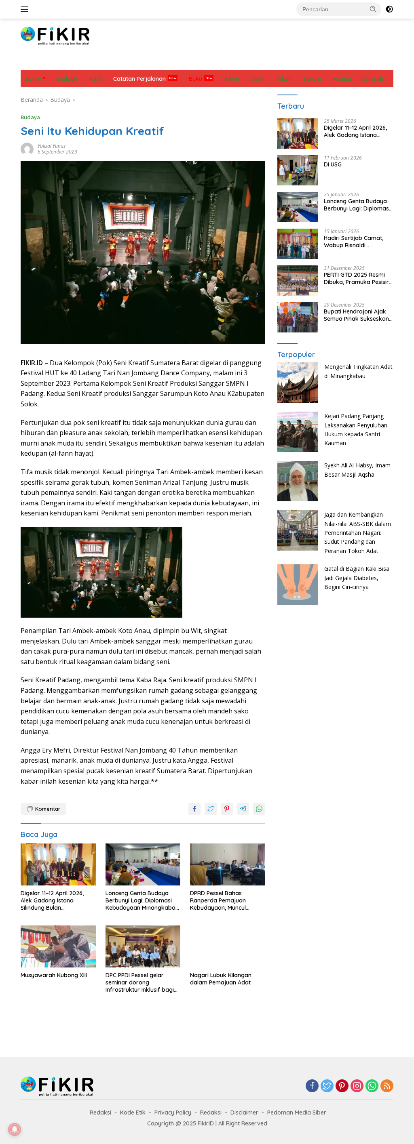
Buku (195, 78)
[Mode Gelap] (389, 9)
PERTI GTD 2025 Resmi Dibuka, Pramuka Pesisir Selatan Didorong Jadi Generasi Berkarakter (356, 278)
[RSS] (386, 1086)
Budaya (63, 61)
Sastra (274, 61)
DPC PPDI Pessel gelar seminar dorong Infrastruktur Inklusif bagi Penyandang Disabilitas (140, 983)
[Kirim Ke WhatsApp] (259, 809)
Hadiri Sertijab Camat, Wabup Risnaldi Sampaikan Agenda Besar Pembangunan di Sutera (355, 241)
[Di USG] (297, 170)
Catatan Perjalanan (136, 61)
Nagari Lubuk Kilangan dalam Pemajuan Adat (220, 979)
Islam (180, 61)
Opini (206, 61)
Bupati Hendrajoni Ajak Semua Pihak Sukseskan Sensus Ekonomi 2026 (356, 315)
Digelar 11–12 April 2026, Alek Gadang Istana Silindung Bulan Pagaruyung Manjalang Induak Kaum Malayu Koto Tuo (56, 901)
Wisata (363, 61)
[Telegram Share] (243, 809)
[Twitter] (327, 1086)
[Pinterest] (342, 1086)
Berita (33, 61)
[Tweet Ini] (211, 809)
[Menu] (26, 9)
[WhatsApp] (371, 1086)
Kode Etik (133, 1112)
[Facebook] (312, 1086)
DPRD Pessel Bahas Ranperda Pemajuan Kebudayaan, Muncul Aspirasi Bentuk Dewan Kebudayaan (221, 901)
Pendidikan (238, 61)
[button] (373, 8)
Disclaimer (244, 1112)
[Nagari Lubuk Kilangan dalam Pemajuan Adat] (227, 946)
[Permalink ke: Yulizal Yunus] (27, 148)
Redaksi (100, 1112)
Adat (91, 61)
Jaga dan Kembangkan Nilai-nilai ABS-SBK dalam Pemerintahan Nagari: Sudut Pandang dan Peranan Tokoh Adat (357, 533)
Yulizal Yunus (51, 146)
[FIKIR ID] (55, 35)
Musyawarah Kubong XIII (54, 975)
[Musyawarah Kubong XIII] (58, 946)
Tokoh (334, 61)
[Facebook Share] (194, 809)
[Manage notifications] (14, 1129)
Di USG (333, 164)
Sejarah (304, 61)
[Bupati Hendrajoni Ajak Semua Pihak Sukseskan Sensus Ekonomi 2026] (297, 317)
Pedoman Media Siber (296, 1112)
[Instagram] (357, 1086)
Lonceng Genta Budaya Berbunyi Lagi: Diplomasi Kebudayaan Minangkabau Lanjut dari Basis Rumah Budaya (142, 901)
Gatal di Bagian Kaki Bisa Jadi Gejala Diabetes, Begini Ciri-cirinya (356, 578)
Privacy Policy (172, 1112)
